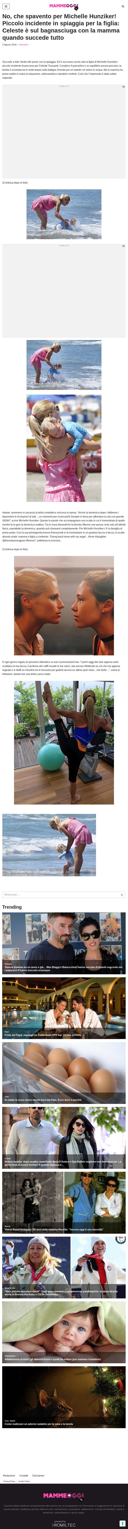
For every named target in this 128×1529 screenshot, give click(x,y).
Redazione (9, 1475)
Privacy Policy (9, 1481)
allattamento (87, 1509)
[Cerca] (123, 6)
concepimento (61, 1509)
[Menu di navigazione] (6, 6)
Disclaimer (38, 1475)
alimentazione (62, 1512)
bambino (111, 1509)
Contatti (24, 1475)
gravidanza (74, 1509)
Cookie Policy (24, 1481)
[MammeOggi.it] (64, 6)
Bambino (24, 44)
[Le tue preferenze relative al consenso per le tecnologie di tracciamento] (123, 1523)
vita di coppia (77, 1512)
